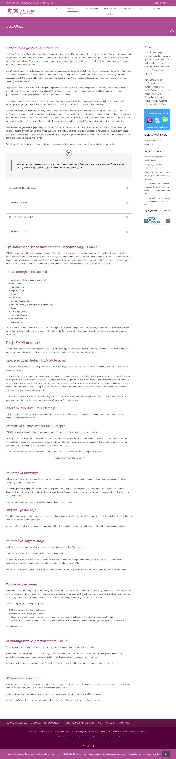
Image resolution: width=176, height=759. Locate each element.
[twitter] (88, 746)
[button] (172, 31)
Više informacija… (14, 626)
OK (166, 754)
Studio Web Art (143, 732)
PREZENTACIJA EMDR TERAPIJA (69, 458)
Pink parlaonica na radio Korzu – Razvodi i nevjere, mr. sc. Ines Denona (157, 201)
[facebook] (83, 746)
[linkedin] (93, 746)
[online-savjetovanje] (157, 110)
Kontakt (166, 3)
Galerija (158, 3)
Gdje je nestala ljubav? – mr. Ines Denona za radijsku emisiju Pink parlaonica (157, 176)
